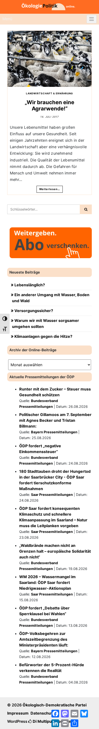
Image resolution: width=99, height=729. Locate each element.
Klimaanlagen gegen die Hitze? (43, 336)
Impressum (18, 713)
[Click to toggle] (92, 19)
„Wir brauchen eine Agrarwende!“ (49, 105)
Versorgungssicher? (33, 310)
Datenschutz (43, 713)
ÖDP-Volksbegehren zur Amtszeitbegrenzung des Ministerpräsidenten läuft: (43, 639)
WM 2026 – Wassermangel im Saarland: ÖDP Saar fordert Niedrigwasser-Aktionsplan (47, 582)
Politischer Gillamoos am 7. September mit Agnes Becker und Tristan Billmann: (55, 420)
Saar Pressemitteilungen (52, 494)
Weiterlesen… (49, 189)
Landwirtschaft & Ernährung (49, 93)
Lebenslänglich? (29, 284)
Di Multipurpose (47, 721)
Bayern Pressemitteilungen (54, 432)
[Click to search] (86, 209)
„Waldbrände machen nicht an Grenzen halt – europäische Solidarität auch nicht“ (55, 551)
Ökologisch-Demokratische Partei (55, 705)
